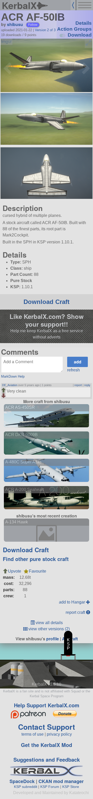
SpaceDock (22, 781)
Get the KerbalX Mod (46, 745)
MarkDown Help (13, 376)
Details (83, 23)
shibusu (15, 24)
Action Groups (74, 29)
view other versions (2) (48, 629)
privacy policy (59, 734)
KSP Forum (49, 787)
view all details (49, 622)
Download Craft (46, 301)
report (78, 385)
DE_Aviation (9, 385)
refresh (73, 370)
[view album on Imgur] (6, 42)
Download (80, 35)
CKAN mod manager (61, 781)
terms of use (32, 734)
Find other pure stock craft (36, 559)
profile (52, 639)
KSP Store (70, 787)
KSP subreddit (25, 787)
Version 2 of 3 (45, 30)
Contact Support (46, 726)
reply (87, 385)
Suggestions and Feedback (46, 759)
